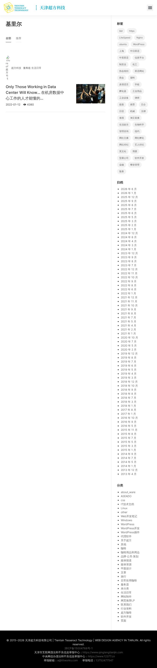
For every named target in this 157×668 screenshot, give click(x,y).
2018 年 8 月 (129, 393)
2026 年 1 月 (128, 193)
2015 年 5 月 (129, 441)
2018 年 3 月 (129, 401)
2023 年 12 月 (129, 253)
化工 (134, 64)
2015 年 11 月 (129, 429)
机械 (132, 111)
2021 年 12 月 (129, 297)
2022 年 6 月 (129, 289)
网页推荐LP (128, 600)
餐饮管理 (134, 164)
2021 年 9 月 (128, 309)
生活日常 (36, 67)
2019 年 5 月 (129, 369)
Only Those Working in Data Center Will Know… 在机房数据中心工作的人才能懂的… (35, 92)
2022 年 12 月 (129, 269)
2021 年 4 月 (128, 325)
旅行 (123, 576)
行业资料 (126, 608)
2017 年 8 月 (128, 409)
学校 (137, 84)
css (123, 500)
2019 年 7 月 (128, 361)
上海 (121, 51)
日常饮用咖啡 (129, 580)
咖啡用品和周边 (130, 552)
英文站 (122, 151)
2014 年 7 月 (128, 457)
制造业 (122, 64)
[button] (150, 8)
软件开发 (139, 158)
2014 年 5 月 (129, 461)
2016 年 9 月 (129, 421)
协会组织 (123, 71)
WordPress (138, 44)
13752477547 (104, 660)
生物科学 (139, 124)
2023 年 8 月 (129, 261)
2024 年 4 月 (129, 241)
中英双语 (123, 57)
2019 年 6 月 (129, 365)
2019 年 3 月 (129, 377)
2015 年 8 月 (129, 433)
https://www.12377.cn (101, 656)
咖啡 (123, 548)
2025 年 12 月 (129, 197)
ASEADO (126, 496)
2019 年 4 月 (129, 373)
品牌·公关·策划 (129, 556)
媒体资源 (126, 564)
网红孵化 (139, 137)
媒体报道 (126, 560)
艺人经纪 (139, 144)
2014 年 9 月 (129, 453)
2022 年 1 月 (128, 293)
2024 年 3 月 (129, 245)
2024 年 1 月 (128, 249)
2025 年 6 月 (129, 213)
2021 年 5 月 (128, 321)
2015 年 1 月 (128, 449)
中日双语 (134, 51)
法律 (143, 111)
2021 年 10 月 (129, 305)
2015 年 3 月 (129, 445)
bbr (121, 30)
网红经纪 (123, 144)
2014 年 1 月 (128, 466)
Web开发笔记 (129, 516)
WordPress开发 (130, 528)
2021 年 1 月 (128, 333)
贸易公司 (123, 158)
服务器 (125, 584)
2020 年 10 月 (129, 337)
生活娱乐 (123, 124)
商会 (121, 77)
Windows (126, 520)
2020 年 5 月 (129, 345)
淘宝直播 (134, 117)
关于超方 (126, 540)
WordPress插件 (130, 532)
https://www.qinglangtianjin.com (103, 652)
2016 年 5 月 (129, 425)
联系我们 (126, 604)
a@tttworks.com (67, 660)
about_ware (128, 492)
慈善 (121, 104)
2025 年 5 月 (129, 217)
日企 (143, 104)
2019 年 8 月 (129, 357)
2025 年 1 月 (128, 229)
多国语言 (123, 84)
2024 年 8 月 (129, 237)
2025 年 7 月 (129, 209)
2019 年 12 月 (129, 353)
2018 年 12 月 (129, 381)
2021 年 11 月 (129, 301)
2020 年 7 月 (129, 341)
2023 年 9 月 (129, 257)
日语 (121, 111)
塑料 (132, 77)
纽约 (137, 131)
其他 (123, 544)
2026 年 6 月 (129, 189)
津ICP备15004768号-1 (79, 648)
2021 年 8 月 (128, 313)
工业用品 (137, 91)
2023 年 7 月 (129, 265)
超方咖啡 (126, 612)
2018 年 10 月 (129, 385)
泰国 (121, 117)
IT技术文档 (127, 504)
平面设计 (126, 568)
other (124, 512)
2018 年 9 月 (129, 389)
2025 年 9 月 (129, 201)
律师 (137, 97)
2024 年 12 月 (129, 233)
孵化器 (122, 91)
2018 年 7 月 (128, 397)
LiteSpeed (124, 37)
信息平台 (139, 57)
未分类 (125, 588)
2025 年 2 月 (129, 225)
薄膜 (134, 151)
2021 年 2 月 (128, 329)
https (131, 30)
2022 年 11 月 (129, 273)
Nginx (140, 37)
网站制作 (126, 596)
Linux (124, 508)
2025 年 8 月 (129, 205)
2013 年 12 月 (129, 470)
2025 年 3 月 (129, 221)
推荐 (132, 104)
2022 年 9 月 (129, 281)
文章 (123, 572)
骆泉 (121, 171)
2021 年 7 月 (128, 317)
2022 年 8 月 (129, 285)
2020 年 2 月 (129, 349)
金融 (121, 164)
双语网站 (139, 71)
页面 (123, 620)
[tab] (8, 39)
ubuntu (123, 44)
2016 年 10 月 (129, 417)
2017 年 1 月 (128, 413)
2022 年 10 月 (129, 277)
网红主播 (123, 137)
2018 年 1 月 (128, 405)
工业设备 (123, 97)
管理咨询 (123, 131)
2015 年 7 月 (128, 437)
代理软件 (126, 536)
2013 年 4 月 (129, 474)
